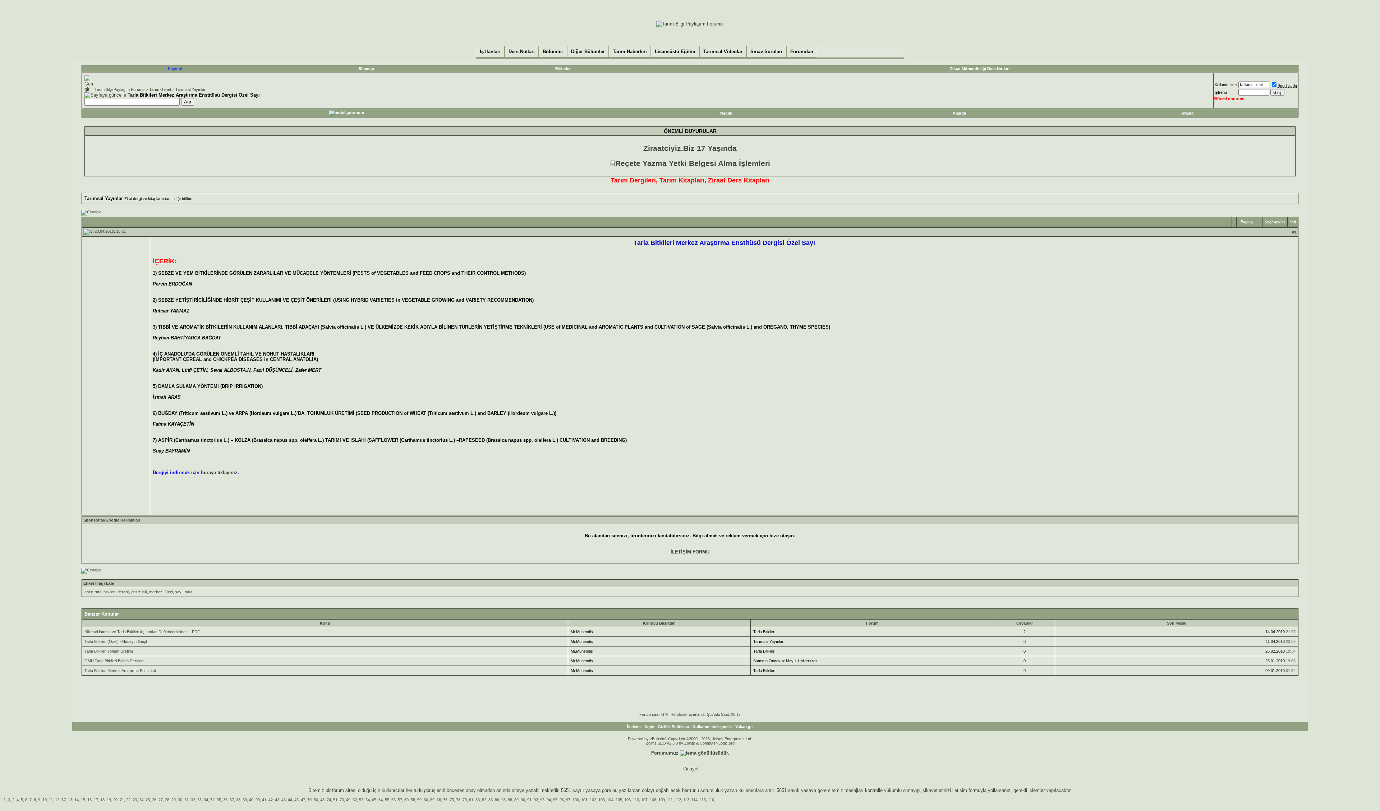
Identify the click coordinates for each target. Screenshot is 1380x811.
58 (413, 800)
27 (160, 800)
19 (109, 800)
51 (335, 800)
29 (173, 800)
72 (212, 800)
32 (193, 800)
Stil (1293, 222)
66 (426, 800)
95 (555, 800)
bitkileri (109, 592)
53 (361, 800)
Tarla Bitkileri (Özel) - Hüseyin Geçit (115, 641)
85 (490, 800)
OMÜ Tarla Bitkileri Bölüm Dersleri (113, 661)
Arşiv (649, 726)
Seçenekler (1275, 222)
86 (497, 800)
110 (636, 800)
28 (167, 800)
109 (661, 800)
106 (627, 800)
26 (154, 800)
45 (283, 800)
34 (206, 800)
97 (568, 800)
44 (290, 800)
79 (465, 800)
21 (122, 800)
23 (135, 800)
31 (186, 800)
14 (76, 800)
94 (549, 800)
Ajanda (959, 113)
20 (115, 800)
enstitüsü (139, 592)
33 (199, 800)
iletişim (959, 790)
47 (303, 800)
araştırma (92, 592)
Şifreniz (1221, 92)
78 (458, 800)
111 (670, 800)
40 (251, 800)
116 (711, 800)
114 (694, 800)
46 (296, 800)
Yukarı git (744, 726)
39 (245, 800)
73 (342, 800)
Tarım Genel (160, 89)
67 (63, 800)
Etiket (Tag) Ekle (98, 583)
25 (148, 800)
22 (128, 800)
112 (678, 800)
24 (141, 800)
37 (232, 800)
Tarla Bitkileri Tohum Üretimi (108, 651)
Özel (169, 592)
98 (503, 800)
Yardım (725, 113)
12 (57, 800)
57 (400, 800)
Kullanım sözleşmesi (712, 726)
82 (484, 800)
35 (219, 800)
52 (355, 800)
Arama (1187, 113)
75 (452, 800)
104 (610, 800)
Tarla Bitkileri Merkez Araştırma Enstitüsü (120, 670)
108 (653, 800)
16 (89, 800)
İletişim (634, 726)
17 (96, 800)
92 (536, 800)
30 (180, 800)
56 (393, 800)
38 (238, 800)
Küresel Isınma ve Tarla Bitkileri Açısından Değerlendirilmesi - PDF (142, 632)
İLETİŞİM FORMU (690, 552)
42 (270, 800)
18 (102, 800)
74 (329, 800)
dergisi (123, 592)
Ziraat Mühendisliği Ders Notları (979, 68)
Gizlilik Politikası (673, 726)
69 (432, 800)
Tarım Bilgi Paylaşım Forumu (119, 89)
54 (367, 800)
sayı (179, 592)
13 (70, 800)
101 (584, 800)
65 (374, 800)
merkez (155, 592)
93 (542, 800)
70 (309, 800)
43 (277, 800)
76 (445, 800)
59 (419, 800)
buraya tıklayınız (219, 472)
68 (439, 800)
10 (44, 800)
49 (348, 800)
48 (322, 800)
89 (516, 800)
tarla (188, 592)
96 (562, 800)
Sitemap (366, 68)
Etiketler (563, 68)
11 (51, 800)
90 (523, 800)
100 (575, 800)
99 (258, 800)
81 (471, 800)
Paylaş (1247, 221)
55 (387, 800)
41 (264, 800)
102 (593, 800)
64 (380, 800)
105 (619, 800)
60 (406, 800)
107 (644, 800)
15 (83, 800)
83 (477, 800)
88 (510, 800)
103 (601, 800)
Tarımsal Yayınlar (190, 89)
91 (529, 800)
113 (686, 800)
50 (316, 800)
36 (225, 800)
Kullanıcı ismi (1226, 85)
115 (703, 800)
